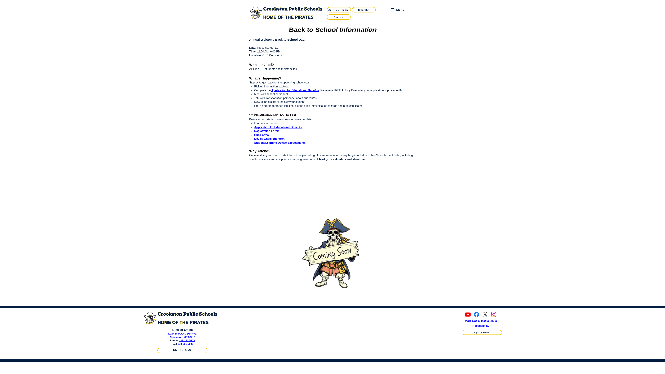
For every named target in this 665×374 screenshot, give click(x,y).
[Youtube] (467, 314)
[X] (485, 314)
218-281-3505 (185, 343)
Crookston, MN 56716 (182, 337)
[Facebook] (476, 314)
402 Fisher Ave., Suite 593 (182, 333)
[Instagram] (493, 314)
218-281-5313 (187, 340)
